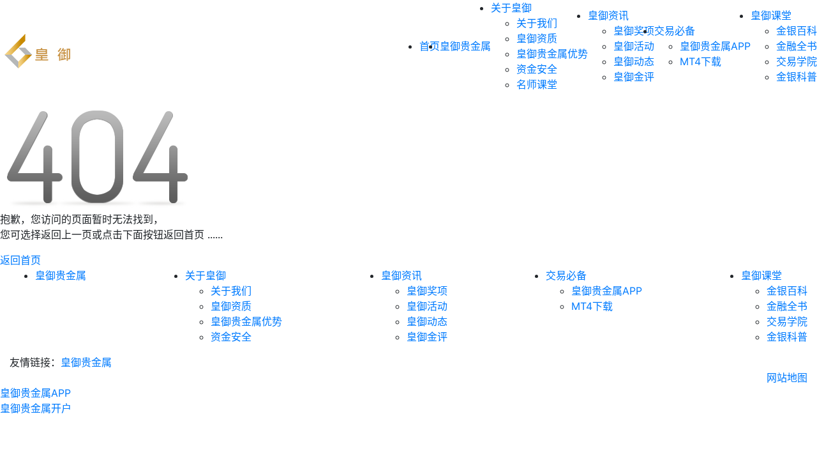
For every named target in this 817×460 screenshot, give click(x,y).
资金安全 (536, 69)
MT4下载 (700, 61)
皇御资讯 (608, 15)
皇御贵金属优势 (552, 53)
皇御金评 (633, 76)
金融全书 (796, 46)
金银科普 (796, 76)
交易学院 (796, 61)
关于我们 (536, 23)
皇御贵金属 (465, 46)
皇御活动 (633, 46)
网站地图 (787, 377)
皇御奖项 (633, 30)
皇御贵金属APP (715, 46)
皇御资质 (536, 38)
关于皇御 (511, 7)
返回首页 (20, 260)
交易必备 (674, 30)
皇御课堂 (771, 15)
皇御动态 (633, 61)
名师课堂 (536, 84)
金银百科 (796, 30)
